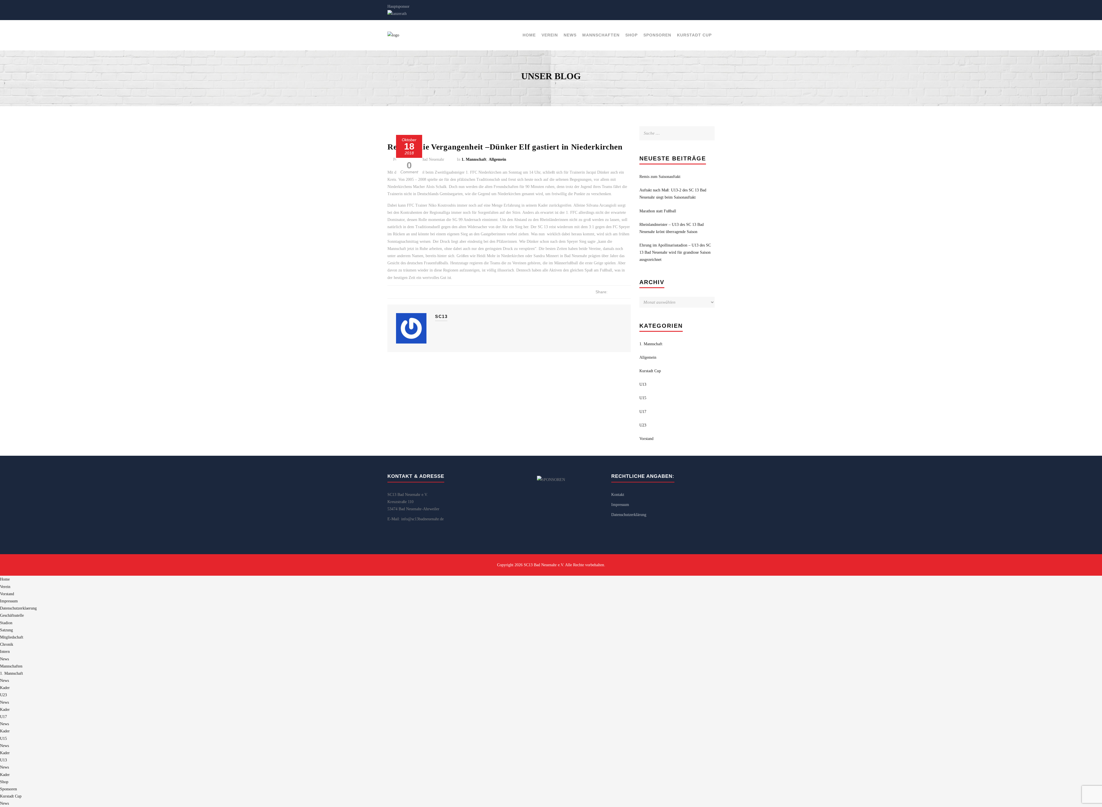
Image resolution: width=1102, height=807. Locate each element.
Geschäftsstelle (12, 615)
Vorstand (646, 439)
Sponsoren (657, 35)
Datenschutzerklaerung (18, 608)
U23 (642, 425)
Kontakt (617, 494)
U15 (642, 398)
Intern (5, 651)
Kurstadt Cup (694, 35)
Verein (550, 35)
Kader (5, 688)
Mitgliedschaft (11, 637)
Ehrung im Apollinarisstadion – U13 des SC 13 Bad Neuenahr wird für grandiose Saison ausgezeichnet (675, 252)
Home (529, 35)
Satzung (6, 630)
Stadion (6, 623)
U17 (642, 412)
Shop (631, 35)
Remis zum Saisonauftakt (659, 176)
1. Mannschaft (473, 159)
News (570, 35)
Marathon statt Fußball (657, 211)
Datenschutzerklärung (628, 515)
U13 (642, 384)
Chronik (6, 644)
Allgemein (497, 159)
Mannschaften (601, 35)
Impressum (620, 505)
